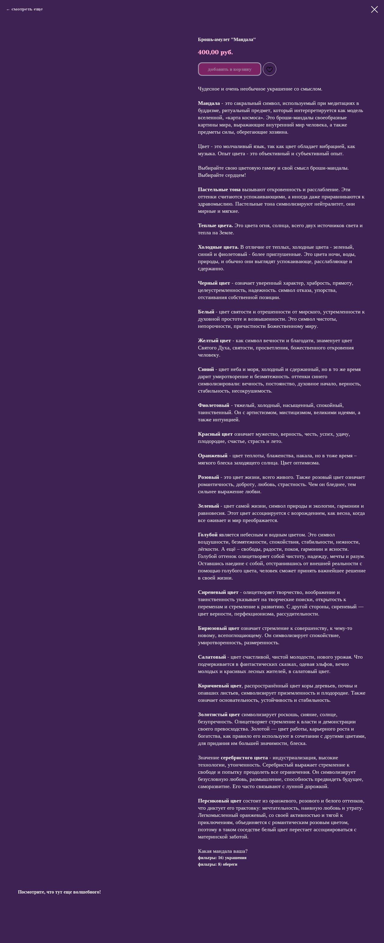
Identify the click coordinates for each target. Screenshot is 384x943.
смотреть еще (27, 9)
